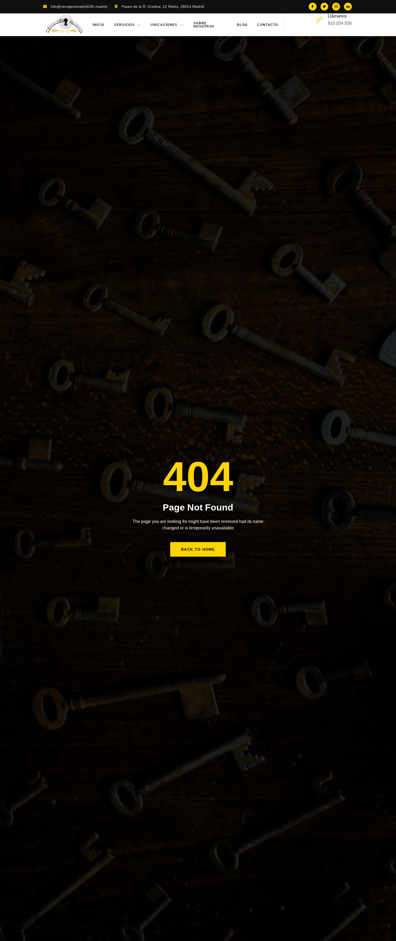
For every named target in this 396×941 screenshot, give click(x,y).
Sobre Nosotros (203, 24)
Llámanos (337, 16)
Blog (242, 25)
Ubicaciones (164, 25)
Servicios (124, 25)
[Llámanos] (320, 20)
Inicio (99, 25)
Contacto (267, 25)
